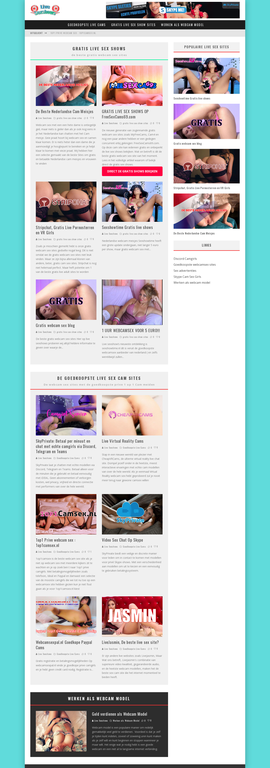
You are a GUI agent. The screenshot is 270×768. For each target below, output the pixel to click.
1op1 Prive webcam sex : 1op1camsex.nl (73, 33)
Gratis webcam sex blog (55, 325)
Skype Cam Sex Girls (187, 277)
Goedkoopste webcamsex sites (195, 265)
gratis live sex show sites (69, 118)
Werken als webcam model (192, 283)
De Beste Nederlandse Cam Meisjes (64, 111)
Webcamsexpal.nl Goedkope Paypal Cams (64, 644)
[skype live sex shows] (173, 4)
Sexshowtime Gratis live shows (127, 227)
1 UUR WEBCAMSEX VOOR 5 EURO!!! (131, 330)
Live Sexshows (44, 118)
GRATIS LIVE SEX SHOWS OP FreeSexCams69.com (125, 114)
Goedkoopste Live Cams (87, 25)
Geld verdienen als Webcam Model (119, 714)
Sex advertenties (185, 271)
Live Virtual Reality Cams (123, 441)
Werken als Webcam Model (182, 25)
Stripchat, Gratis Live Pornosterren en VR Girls (65, 230)
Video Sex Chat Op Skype (122, 540)
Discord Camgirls (185, 259)
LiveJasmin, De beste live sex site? (130, 642)
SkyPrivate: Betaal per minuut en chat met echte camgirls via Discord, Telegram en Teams (66, 446)
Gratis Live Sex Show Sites (133, 25)
